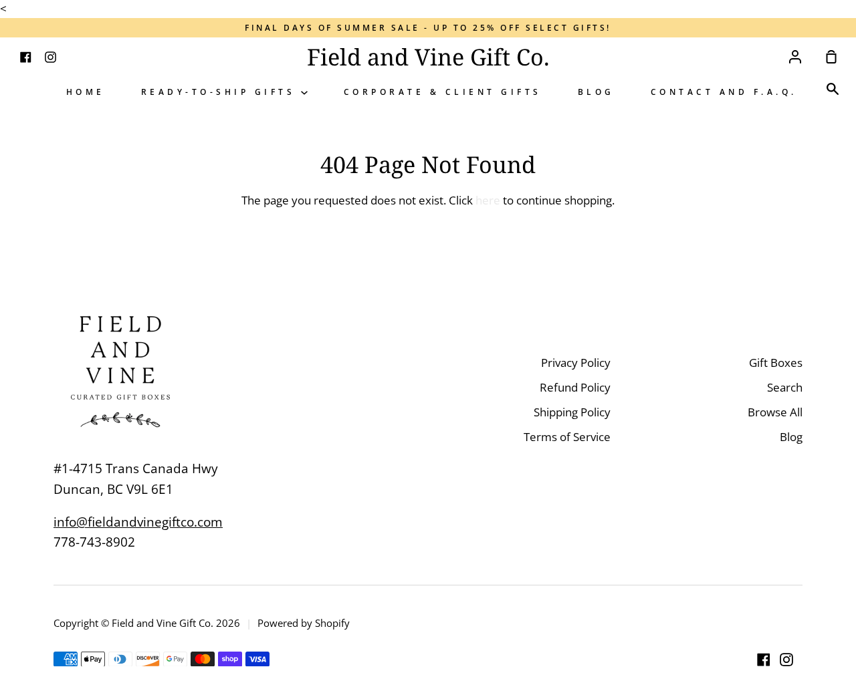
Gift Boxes (775, 362)
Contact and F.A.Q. (724, 91)
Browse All (775, 412)
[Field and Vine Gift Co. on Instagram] (786, 659)
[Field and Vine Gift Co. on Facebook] (763, 659)
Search (784, 387)
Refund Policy (575, 387)
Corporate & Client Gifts (443, 91)
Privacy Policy (576, 362)
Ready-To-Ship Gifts (221, 91)
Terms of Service (567, 436)
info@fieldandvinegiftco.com (138, 522)
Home (85, 91)
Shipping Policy (572, 412)
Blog (596, 91)
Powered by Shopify (303, 623)
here (487, 200)
